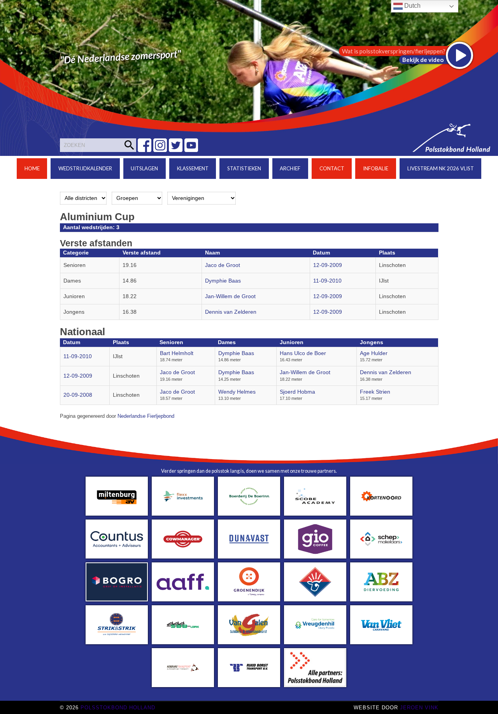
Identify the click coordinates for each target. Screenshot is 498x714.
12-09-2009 (327, 265)
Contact (331, 168)
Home (32, 168)
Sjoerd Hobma (297, 392)
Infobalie (375, 168)
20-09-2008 (77, 395)
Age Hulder (374, 353)
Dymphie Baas (223, 281)
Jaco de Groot (222, 265)
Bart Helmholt (176, 353)
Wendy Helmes (237, 392)
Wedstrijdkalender (85, 168)
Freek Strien (375, 392)
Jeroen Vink (419, 707)
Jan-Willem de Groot (230, 296)
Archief (290, 168)
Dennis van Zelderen (230, 312)
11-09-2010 (327, 281)
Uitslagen (144, 168)
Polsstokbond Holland (118, 707)
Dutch (412, 5)
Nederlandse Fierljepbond (145, 416)
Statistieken (244, 168)
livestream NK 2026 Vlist (440, 168)
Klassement (193, 168)
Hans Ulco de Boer (303, 353)
